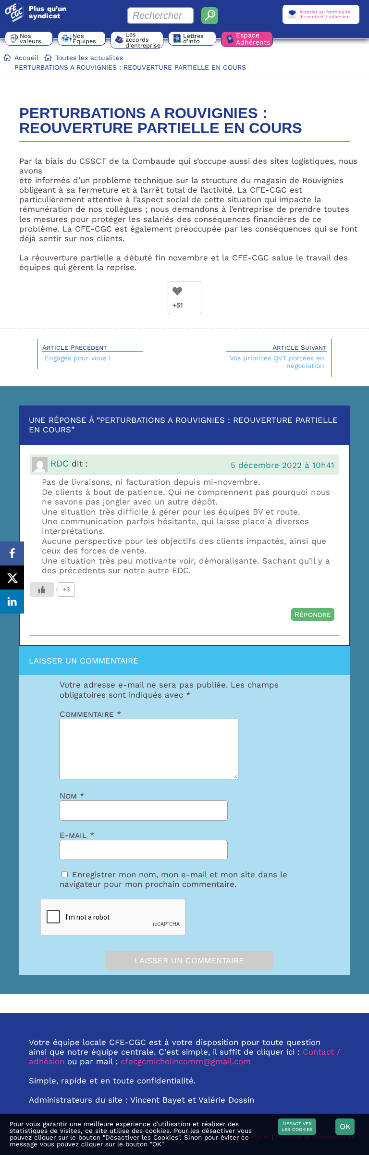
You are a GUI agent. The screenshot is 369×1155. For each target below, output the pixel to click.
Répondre (313, 614)
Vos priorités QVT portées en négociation (277, 361)
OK (345, 1126)
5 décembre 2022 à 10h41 (282, 465)
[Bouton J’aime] (177, 291)
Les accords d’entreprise (142, 40)
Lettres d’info (193, 38)
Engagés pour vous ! (78, 358)
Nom (72, 795)
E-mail (77, 835)
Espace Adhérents (253, 38)
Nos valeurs (30, 38)
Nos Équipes (84, 38)
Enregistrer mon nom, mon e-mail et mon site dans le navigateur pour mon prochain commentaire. (173, 879)
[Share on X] (12, 577)
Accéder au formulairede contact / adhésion (325, 14)
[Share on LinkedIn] (12, 602)
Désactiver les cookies (297, 1126)
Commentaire (91, 714)
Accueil (26, 57)
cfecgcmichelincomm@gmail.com (186, 1061)
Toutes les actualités (89, 57)
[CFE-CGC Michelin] (14, 12)
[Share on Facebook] (12, 553)
